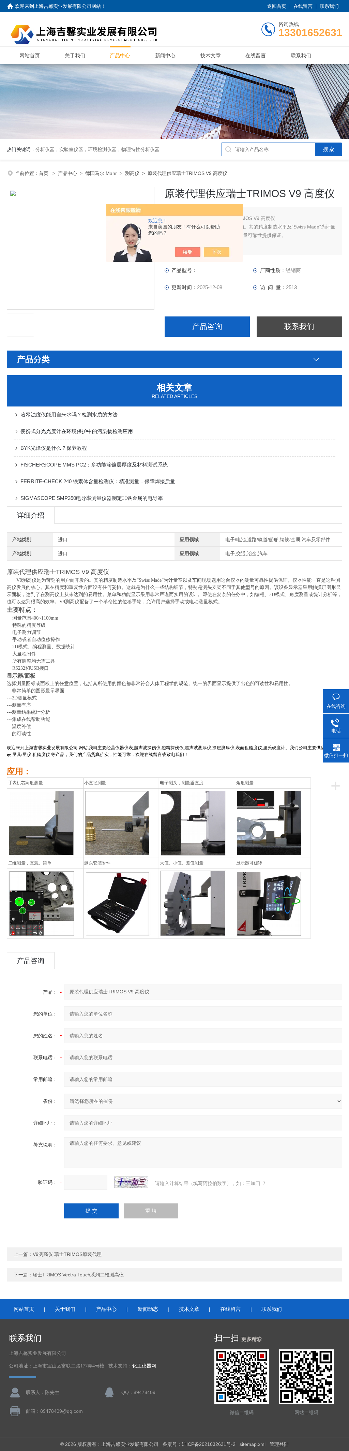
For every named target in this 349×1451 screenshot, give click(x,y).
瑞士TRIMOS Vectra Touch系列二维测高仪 (78, 1274)
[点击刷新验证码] (131, 1182)
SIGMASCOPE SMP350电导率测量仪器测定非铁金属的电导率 (91, 498)
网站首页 (29, 55)
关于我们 (75, 55)
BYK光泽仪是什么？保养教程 (53, 448)
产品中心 (120, 55)
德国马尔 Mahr (101, 173)
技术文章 (210, 55)
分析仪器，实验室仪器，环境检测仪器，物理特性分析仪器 (97, 149)
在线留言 (303, 6)
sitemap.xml (252, 1444)
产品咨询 (207, 326)
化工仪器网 (144, 1365)
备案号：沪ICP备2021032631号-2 (199, 1444)
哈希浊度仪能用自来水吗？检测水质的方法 (69, 414)
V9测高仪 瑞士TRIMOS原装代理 (67, 1254)
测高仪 (132, 173)
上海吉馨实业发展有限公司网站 (67, 6)
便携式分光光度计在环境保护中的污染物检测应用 (76, 431)
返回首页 (276, 6)
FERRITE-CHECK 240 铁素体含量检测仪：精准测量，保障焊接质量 (97, 481)
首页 (44, 173)
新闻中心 (165, 55)
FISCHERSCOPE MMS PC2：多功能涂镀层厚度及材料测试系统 (94, 465)
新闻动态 (148, 1309)
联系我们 (329, 6)
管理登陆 (279, 1444)
